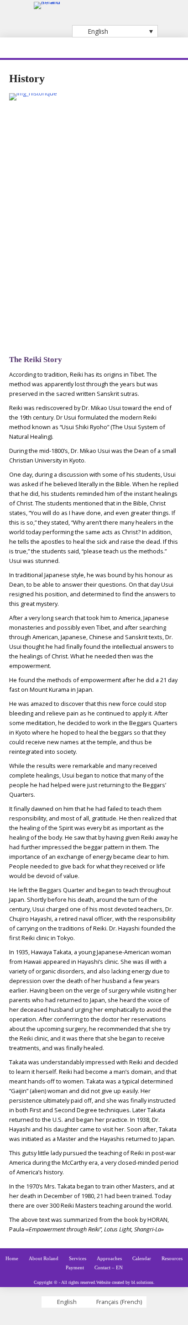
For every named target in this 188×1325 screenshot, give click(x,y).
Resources (172, 1258)
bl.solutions (142, 1282)
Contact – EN (108, 1267)
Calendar (141, 1258)
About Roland (43, 1258)
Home (11, 1258)
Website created (110, 1282)
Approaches (109, 1258)
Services (77, 1258)
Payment (75, 1267)
